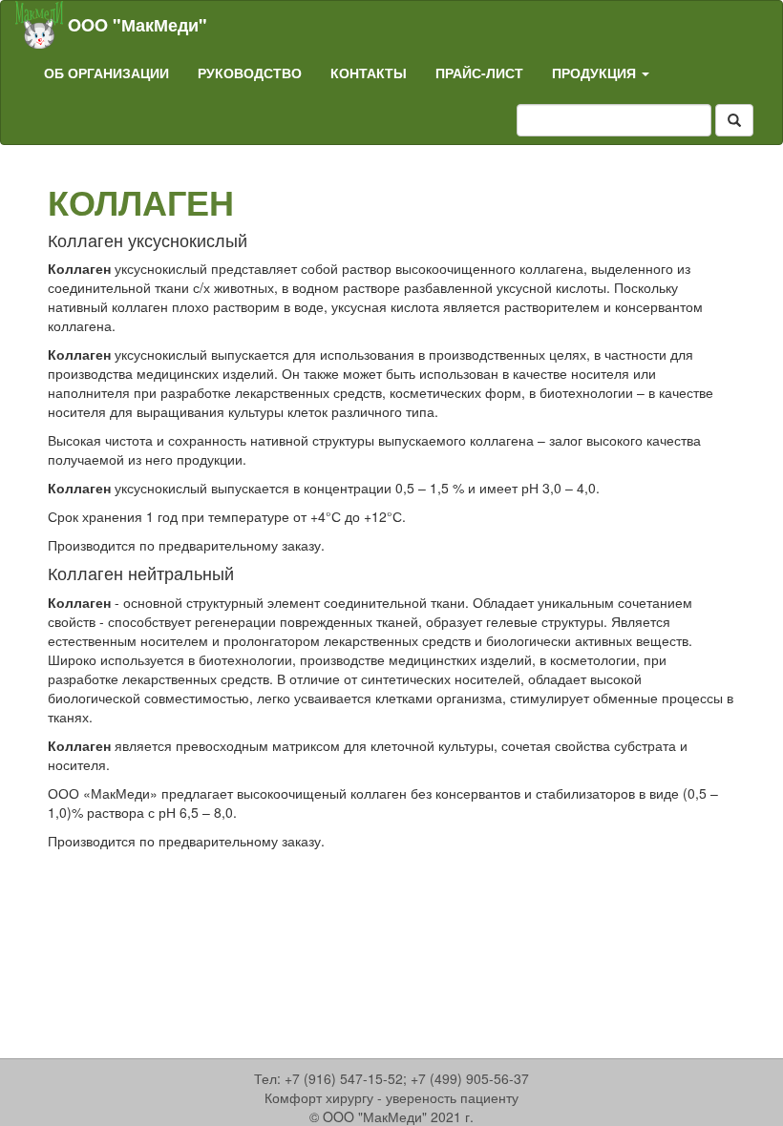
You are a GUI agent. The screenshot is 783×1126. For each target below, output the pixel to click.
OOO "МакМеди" (137, 24)
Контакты (368, 72)
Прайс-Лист (479, 72)
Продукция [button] (596, 72)
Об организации (106, 72)
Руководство (250, 72)
